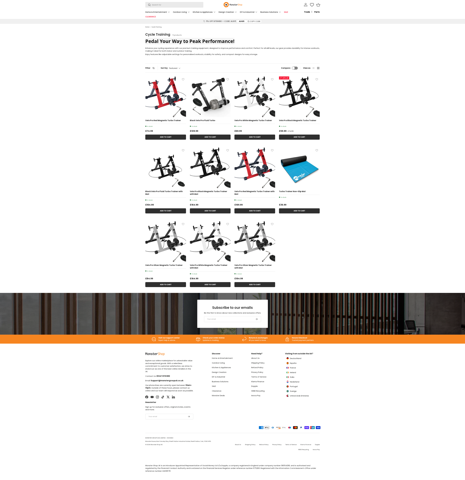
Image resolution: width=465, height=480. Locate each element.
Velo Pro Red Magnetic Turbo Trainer (163, 120)
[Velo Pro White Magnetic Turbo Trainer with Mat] (210, 241)
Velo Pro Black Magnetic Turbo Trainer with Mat (208, 192)
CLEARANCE (150, 16)
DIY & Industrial (247, 12)
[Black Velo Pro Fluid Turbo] (210, 96)
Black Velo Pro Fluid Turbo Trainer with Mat (164, 192)
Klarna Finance (257, 381)
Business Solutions (269, 12)
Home (147, 27)
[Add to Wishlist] (183, 79)
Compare (285, 68)
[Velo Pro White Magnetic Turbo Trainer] (254, 96)
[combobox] (174, 5)
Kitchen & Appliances (203, 12)
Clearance (216, 391)
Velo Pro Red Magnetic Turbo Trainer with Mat (254, 192)
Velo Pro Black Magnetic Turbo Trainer (297, 120)
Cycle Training (156, 27)
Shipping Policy (257, 363)
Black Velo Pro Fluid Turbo (202, 120)
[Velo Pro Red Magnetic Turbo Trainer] (165, 96)
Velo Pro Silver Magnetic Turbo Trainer (164, 265)
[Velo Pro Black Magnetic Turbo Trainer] (299, 96)
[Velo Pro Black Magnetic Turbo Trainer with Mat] (210, 167)
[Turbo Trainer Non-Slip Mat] (299, 167)
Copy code (255, 21)
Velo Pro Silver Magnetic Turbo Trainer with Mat (253, 266)
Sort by (164, 68)
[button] (318, 4)
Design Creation (226, 12)
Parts (317, 12)
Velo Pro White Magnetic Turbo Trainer (253, 120)
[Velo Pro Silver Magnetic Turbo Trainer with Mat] (254, 241)
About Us (255, 358)
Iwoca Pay (255, 395)
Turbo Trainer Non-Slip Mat (292, 191)
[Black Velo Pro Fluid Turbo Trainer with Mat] (165, 167)
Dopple (254, 386)
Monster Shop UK (157, 445)
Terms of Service (258, 377)
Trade (307, 12)
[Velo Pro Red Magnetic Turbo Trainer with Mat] (254, 167)
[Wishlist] (312, 4)
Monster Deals (218, 395)
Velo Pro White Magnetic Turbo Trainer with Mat (208, 266)
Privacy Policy (257, 372)
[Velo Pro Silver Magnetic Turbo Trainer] (165, 241)
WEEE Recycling (258, 391)
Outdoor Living (180, 12)
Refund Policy (257, 367)
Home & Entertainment (156, 12)
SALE (286, 12)
